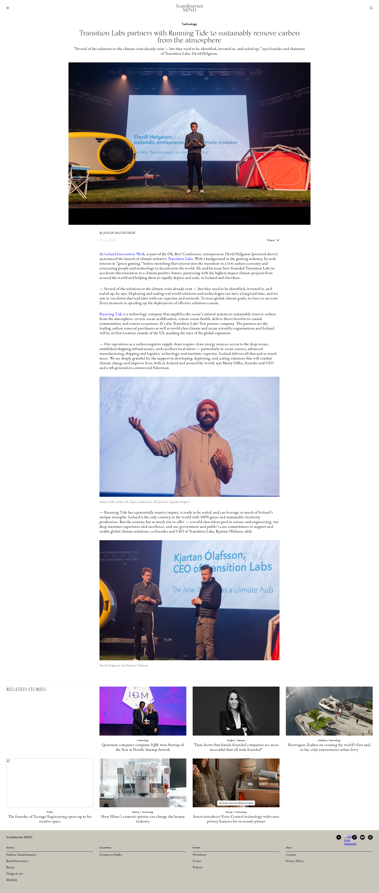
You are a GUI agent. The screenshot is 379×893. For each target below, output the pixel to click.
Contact (291, 854)
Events (197, 861)
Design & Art (14, 873)
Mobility (12, 880)
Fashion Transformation (21, 854)
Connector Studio (110, 854)
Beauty (10, 867)
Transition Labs (180, 259)
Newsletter (199, 854)
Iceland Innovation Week (124, 254)
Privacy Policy (295, 861)
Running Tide (111, 314)
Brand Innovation (17, 861)
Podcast (197, 867)
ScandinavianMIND (189, 8)
